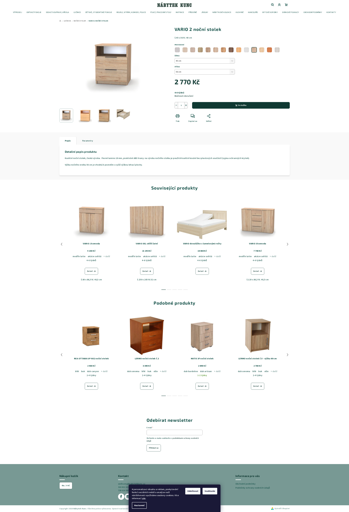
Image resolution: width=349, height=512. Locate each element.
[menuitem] (17, 12)
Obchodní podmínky (245, 483)
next (287, 244)
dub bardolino (191, 371)
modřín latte (79, 256)
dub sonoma (133, 371)
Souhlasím (210, 491)
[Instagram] (128, 496)
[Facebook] (121, 496)
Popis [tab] (68, 140)
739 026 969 (123, 490)
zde (144, 498)
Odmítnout (192, 491)
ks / (66, 485)
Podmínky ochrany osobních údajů (252, 487)
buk (83, 371)
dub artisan (206, 371)
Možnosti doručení (184, 96)
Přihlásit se (154, 448)
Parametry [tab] (87, 140)
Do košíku (242, 105)
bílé (77, 371)
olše (156, 371)
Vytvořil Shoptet (282, 508)
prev (61, 244)
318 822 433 (123, 487)
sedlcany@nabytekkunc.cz (131, 483)
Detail (90, 271)
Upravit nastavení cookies (124, 508)
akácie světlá (94, 256)
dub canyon (93, 371)
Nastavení (139, 505)
